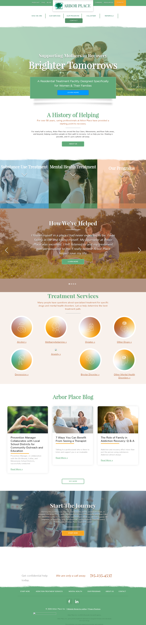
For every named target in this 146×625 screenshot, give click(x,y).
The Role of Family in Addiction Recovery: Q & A (117, 439)
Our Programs (73, 16)
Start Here (73, 533)
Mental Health (75, 591)
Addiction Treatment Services (49, 591)
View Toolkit (73, 92)
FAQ (43, 2)
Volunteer (91, 16)
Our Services (54, 16)
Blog (49, 2)
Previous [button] (6, 250)
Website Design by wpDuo (77, 609)
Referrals (109, 16)
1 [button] (69, 284)
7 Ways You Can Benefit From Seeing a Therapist (71, 439)
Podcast (36, 2)
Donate (120, 2)
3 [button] (73, 284)
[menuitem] (37, 16)
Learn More (73, 261)
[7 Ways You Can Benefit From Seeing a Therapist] (72, 419)
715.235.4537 (101, 575)
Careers (98, 2)
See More (73, 481)
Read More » (17, 469)
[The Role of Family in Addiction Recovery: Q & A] (118, 419)
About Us (73, 144)
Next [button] (140, 250)
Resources (108, 2)
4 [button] (75, 284)
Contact (74, 20)
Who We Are (36, 16)
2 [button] (71, 284)
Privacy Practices (94, 609)
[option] (73, 243)
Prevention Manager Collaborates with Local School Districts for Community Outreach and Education (27, 444)
